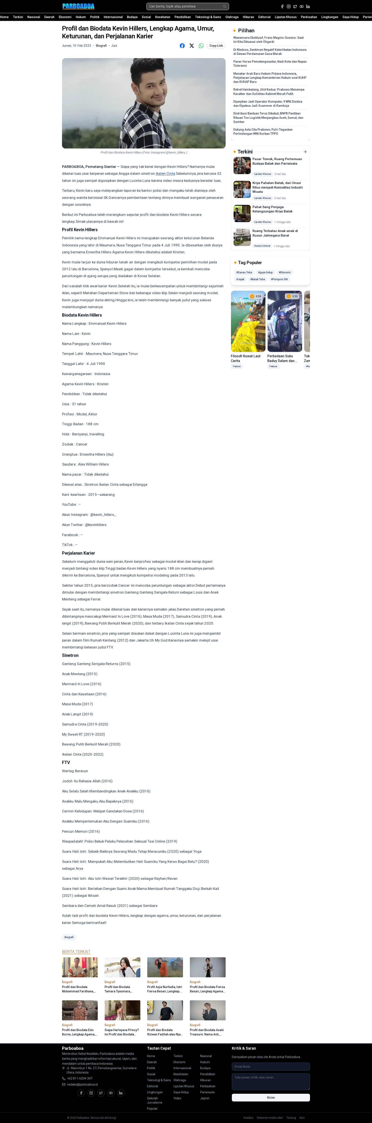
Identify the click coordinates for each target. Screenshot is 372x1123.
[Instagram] (289, 6)
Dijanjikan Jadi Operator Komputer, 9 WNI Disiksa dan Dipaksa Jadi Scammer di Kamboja (267, 103)
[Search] (224, 6)
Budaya (132, 17)
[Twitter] (295, 6)
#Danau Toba (244, 272)
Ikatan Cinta (165, 173)
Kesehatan (162, 17)
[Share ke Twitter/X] (191, 45)
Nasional (33, 17)
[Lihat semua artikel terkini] (305, 152)
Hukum (81, 17)
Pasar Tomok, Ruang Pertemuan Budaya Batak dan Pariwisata (277, 161)
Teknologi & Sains (208, 17)
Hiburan (248, 17)
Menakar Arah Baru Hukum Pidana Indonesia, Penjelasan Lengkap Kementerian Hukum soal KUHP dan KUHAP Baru (269, 78)
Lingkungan (329, 17)
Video (177, 1098)
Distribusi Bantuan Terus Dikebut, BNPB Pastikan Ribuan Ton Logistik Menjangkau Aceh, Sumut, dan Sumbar (268, 118)
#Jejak (240, 279)
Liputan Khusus (286, 17)
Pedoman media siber (270, 1117)
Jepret (204, 1098)
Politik (94, 17)
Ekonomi (65, 17)
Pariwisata (207, 1092)
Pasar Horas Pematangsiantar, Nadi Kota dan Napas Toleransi (270, 63)
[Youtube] (302, 6)
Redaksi (248, 1117)
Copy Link (216, 45)
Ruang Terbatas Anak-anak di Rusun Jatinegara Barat (275, 233)
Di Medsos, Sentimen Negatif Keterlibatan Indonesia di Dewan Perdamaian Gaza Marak (270, 52)
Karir (302, 1117)
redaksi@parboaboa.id (82, 1084)
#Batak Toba (257, 279)
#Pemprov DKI (279, 279)
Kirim (271, 1097)
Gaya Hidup (351, 17)
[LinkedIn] (308, 6)
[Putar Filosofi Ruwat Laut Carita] (248, 321)
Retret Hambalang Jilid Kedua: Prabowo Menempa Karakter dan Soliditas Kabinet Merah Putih (268, 91)
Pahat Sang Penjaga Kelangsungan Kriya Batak (273, 209)
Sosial (146, 17)
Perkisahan (309, 17)
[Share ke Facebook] (182, 45)
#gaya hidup (265, 272)
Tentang (291, 1117)
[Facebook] (282, 6)
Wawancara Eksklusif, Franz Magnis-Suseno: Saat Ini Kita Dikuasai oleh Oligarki (268, 39)
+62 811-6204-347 (79, 1078)
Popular (152, 1108)
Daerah (49, 17)
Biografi (69, 937)
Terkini (18, 17)
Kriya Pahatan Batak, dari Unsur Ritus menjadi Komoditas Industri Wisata (278, 187)
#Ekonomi (285, 272)
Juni (114, 46)
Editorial (264, 17)
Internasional (113, 17)
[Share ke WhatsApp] (201, 45)
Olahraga (232, 17)
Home (4, 17)
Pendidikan (183, 17)
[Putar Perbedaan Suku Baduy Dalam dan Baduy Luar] (285, 321)
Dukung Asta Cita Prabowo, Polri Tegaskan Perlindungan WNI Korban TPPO (263, 131)
